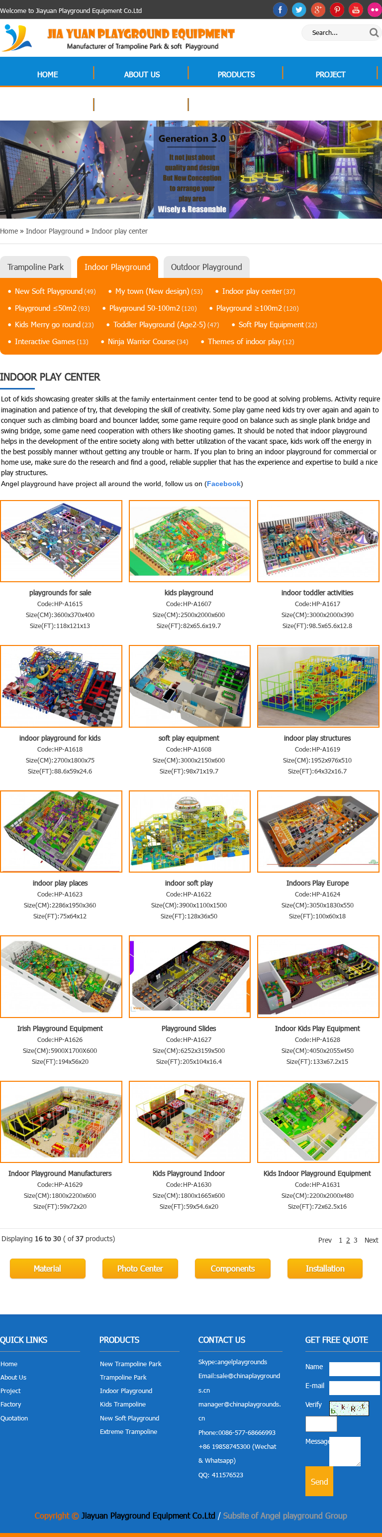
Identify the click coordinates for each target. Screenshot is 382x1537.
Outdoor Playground (206, 266)
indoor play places (60, 883)
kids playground (189, 592)
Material (47, 1268)
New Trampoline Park (130, 1364)
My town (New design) (159, 290)
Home (47, 74)
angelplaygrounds (242, 1362)
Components (233, 1268)
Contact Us (236, 106)
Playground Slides (189, 1028)
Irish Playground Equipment (60, 1028)
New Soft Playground (55, 290)
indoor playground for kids (59, 738)
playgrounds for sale (60, 592)
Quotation (142, 106)
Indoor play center (258, 290)
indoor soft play (189, 883)
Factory (47, 106)
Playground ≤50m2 (52, 307)
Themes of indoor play (251, 341)
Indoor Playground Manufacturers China (59, 1173)
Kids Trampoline (123, 1404)
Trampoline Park (35, 266)
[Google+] (318, 9)
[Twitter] (299, 9)
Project (331, 74)
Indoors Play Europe (317, 883)
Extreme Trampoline (128, 1431)
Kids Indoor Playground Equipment (317, 1173)
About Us (142, 74)
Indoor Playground (118, 266)
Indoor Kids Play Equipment (317, 1028)
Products (236, 74)
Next (372, 1240)
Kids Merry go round (54, 324)
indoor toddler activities (317, 592)
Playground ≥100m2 (257, 307)
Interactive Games (52, 341)
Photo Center (140, 1268)
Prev (325, 1240)
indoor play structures (317, 738)
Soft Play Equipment (278, 324)
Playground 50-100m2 (153, 307)
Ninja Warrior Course (148, 341)
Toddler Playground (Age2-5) (166, 324)
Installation (325, 1268)
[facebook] (280, 9)
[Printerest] (337, 9)
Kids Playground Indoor (189, 1173)
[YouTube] (356, 9)
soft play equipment (189, 738)
